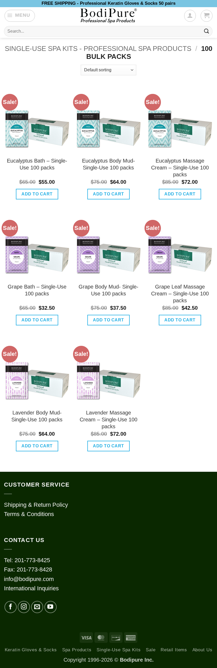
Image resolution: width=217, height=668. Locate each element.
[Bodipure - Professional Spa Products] (108, 16)
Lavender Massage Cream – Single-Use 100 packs (108, 419)
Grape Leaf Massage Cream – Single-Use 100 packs (180, 293)
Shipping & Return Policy (36, 504)
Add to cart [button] (36, 194)
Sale (150, 649)
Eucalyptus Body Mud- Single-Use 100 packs (108, 164)
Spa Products (77, 649)
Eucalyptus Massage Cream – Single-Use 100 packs (180, 167)
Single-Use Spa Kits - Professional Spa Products (98, 48)
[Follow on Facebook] (10, 607)
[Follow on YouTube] (50, 607)
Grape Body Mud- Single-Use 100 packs (108, 290)
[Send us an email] (37, 607)
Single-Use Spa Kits (119, 649)
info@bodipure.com (29, 579)
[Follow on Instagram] (24, 607)
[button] (19, 15)
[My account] (190, 15)
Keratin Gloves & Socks (31, 649)
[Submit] (206, 31)
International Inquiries (31, 588)
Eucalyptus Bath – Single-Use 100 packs (37, 164)
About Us (202, 649)
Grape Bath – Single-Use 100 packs (37, 290)
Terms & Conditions (29, 514)
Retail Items (174, 649)
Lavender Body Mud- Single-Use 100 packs (36, 416)
